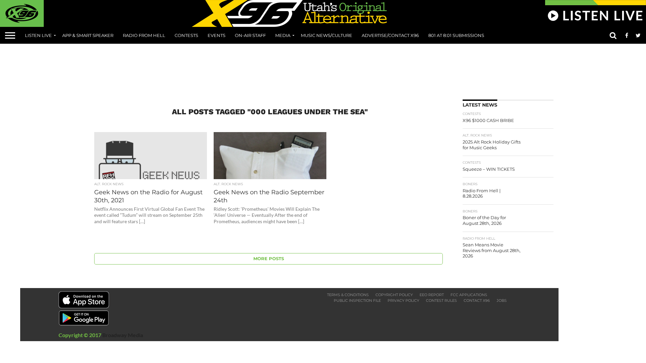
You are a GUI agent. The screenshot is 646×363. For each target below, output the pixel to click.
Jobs (502, 300)
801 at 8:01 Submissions (456, 35)
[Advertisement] (323, 69)
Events (216, 35)
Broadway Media (122, 335)
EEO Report (432, 294)
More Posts (268, 258)
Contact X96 (477, 300)
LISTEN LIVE (38, 35)
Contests (186, 35)
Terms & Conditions (348, 294)
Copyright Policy (394, 294)
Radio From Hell (144, 35)
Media (282, 35)
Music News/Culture (326, 35)
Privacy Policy (403, 300)
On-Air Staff (250, 35)
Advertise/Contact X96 (390, 35)
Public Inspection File (357, 300)
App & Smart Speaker (87, 35)
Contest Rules (441, 300)
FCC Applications (469, 294)
